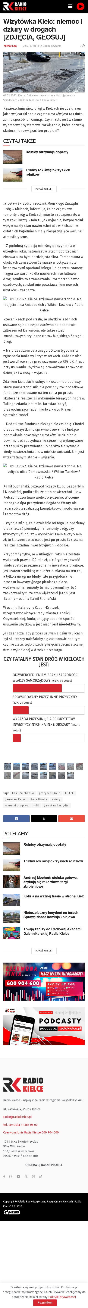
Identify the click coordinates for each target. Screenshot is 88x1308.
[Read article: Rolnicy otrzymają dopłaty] (12, 156)
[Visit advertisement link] (44, 982)
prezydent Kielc (49, 793)
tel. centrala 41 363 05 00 (20, 1125)
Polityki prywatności (62, 1297)
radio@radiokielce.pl (17, 1117)
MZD (36, 805)
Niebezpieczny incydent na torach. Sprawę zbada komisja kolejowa (51, 914)
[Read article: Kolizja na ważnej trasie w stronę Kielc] (11, 900)
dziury (56, 799)
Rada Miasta (39, 799)
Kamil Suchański (23, 793)
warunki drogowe (17, 805)
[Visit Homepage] (16, 6)
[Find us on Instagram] (10, 1176)
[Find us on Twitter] (26, 1176)
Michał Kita (10, 45)
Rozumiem (45, 1302)
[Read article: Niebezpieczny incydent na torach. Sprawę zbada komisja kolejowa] (11, 916)
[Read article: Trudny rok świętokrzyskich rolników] (12, 175)
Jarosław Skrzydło (56, 805)
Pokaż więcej (44, 189)
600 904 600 (50, 1132)
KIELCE (69, 793)
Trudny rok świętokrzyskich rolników (48, 172)
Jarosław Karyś (15, 799)
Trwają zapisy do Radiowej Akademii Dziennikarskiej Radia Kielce (52, 931)
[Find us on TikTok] (40, 1176)
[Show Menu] (70, 6)
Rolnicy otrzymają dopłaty (47, 151)
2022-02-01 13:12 (32, 45)
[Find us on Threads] (33, 1176)
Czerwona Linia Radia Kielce (22, 1132)
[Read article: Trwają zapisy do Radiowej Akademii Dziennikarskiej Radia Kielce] (11, 933)
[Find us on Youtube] (18, 1176)
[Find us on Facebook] (4, 1176)
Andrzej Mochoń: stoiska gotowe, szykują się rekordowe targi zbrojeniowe (50, 882)
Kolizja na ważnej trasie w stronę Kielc (54, 896)
